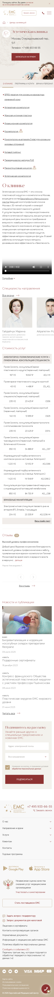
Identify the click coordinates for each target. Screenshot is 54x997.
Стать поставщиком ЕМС (27, 903)
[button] (49, 4)
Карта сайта (7, 979)
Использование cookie (11, 982)
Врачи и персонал (44, 83)
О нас (5, 821)
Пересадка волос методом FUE (19, 160)
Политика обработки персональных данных (23, 944)
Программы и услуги (24, 83)
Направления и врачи (12, 828)
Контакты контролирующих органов (20, 930)
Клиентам (7, 841)
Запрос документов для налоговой (24, 920)
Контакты (7, 848)
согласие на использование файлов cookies (17, 3)
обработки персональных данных (26, 768)
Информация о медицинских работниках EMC (25, 940)
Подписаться (24, 779)
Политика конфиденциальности (15, 988)
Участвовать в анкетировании (30, 892)
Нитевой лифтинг (12, 152)
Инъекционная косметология (18, 123)
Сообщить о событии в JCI (15, 949)
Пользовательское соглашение (15, 985)
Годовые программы (12, 854)
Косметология (11, 131)
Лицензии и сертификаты (14, 926)
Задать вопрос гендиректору (21, 916)
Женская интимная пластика (18, 115)
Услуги (5, 835)
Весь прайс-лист (42, 520)
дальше (18, 560)
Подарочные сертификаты (18, 660)
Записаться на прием (25, 57)
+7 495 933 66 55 (31, 47)
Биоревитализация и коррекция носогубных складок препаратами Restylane (23, 643)
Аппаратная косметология (16, 107)
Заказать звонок (29, 13)
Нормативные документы (15, 935)
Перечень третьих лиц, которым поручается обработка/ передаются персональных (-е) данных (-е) (24, 955)
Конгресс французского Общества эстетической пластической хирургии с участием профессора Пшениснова (26, 680)
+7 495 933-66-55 (39, 806)
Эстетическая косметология (17, 176)
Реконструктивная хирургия (18, 168)
